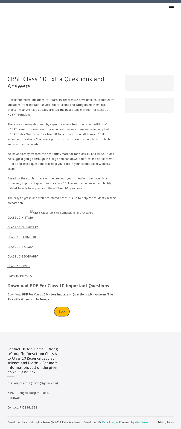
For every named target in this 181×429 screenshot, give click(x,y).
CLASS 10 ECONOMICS (22, 237)
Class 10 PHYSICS (19, 276)
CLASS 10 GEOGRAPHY (23, 256)
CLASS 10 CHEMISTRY (22, 227)
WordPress (141, 422)
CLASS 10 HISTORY (20, 217)
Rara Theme (110, 422)
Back (62, 311)
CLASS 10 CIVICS (18, 266)
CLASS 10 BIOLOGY (20, 247)
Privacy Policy (166, 422)
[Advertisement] (90, 36)
